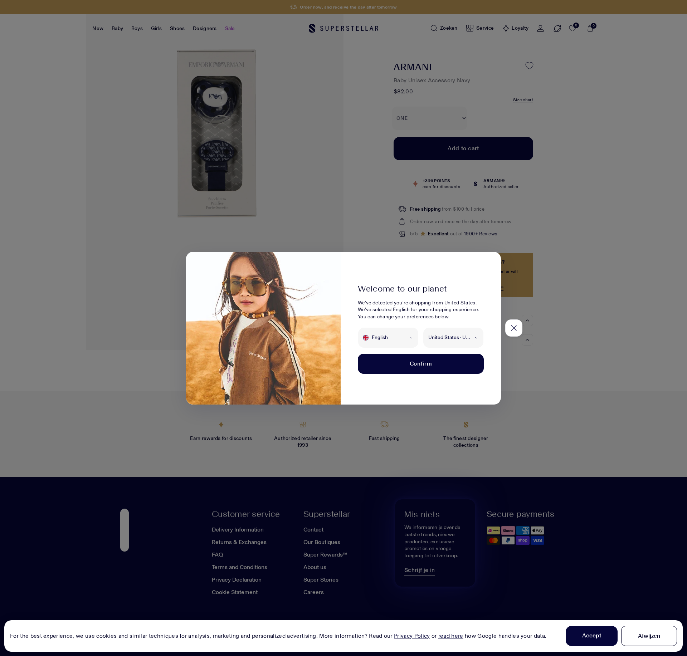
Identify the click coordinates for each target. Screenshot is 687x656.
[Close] (513, 328)
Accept (591, 635)
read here (450, 635)
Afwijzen (649, 635)
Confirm (421, 363)
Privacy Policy (412, 635)
